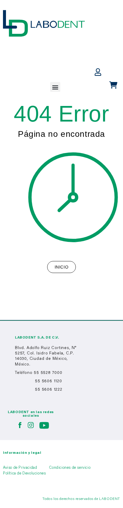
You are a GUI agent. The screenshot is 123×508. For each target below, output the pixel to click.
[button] (55, 87)
